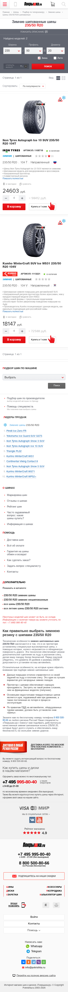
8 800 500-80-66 (34, 863)
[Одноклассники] (28, 962)
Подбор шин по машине (20, 368)
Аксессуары (54, 887)
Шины (10, 887)
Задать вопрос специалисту (24, 565)
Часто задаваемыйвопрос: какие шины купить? (18, 515)
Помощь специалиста (21, 407)
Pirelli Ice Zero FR (16, 431)
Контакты (12, 571)
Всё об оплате (15, 545)
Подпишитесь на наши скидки (37, 876)
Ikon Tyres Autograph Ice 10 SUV (31, 142)
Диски (10, 891)
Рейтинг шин (14, 506)
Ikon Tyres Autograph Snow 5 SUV (25, 466)
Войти (34, 917)
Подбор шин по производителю (26, 399)
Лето (60, 58)
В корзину (14, 207)
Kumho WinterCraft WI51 (20, 456)
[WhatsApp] (43, 962)
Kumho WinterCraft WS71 (20, 472)
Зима (44, 58)
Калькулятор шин (51, 895)
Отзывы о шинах (17, 500)
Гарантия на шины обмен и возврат (18, 553)
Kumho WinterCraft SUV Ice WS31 (32, 265)
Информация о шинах (20, 524)
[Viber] (38, 962)
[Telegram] (33, 962)
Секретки (12, 895)
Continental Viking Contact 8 (22, 461)
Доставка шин (15, 539)
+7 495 (20, 782)
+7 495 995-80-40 (34, 854)
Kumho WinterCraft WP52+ (21, 477)
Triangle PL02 (14, 451)
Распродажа (54, 891)
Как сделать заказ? (18, 560)
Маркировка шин (17, 494)
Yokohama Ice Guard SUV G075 (24, 436)
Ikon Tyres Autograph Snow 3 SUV (25, 441)
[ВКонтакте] (23, 962)
